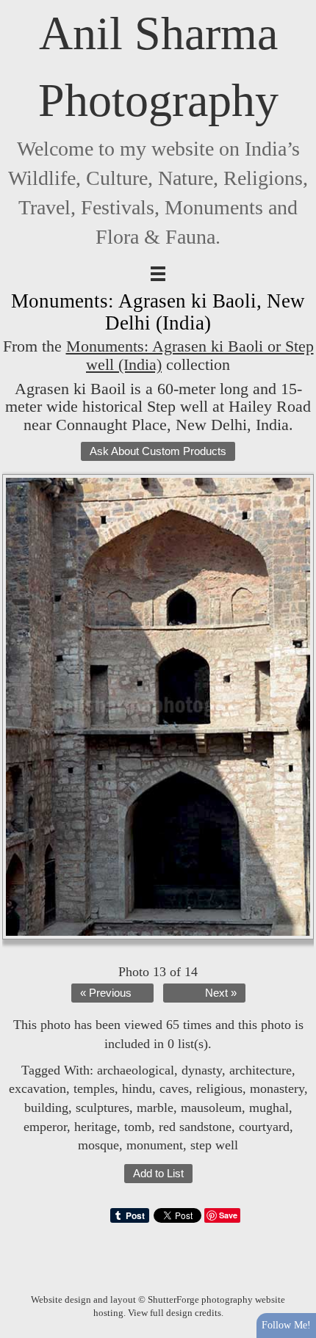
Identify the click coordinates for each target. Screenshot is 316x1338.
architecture (260, 1070)
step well (214, 1145)
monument (154, 1145)
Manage (296, 7)
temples (94, 1088)
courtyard (264, 1126)
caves (174, 1088)
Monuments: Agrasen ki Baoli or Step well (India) (190, 355)
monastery (277, 1088)
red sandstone (195, 1126)
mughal (269, 1107)
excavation (37, 1088)
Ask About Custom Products (158, 451)
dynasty (202, 1070)
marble (155, 1107)
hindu (137, 1088)
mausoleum (211, 1107)
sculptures (102, 1107)
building (46, 1107)
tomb (137, 1126)
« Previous (106, 993)
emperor (45, 1126)
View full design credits (174, 1312)
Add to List (158, 1173)
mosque (98, 1145)
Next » (221, 993)
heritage (95, 1126)
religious (219, 1088)
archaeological (135, 1070)
